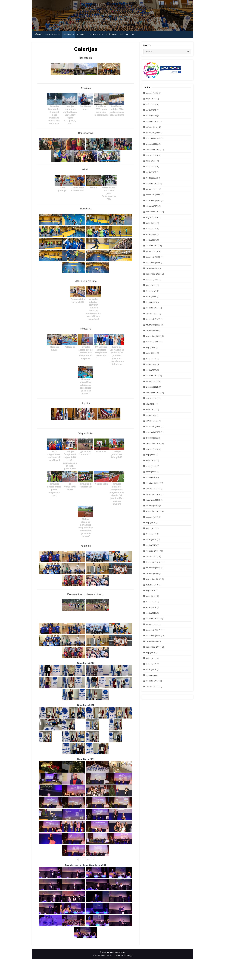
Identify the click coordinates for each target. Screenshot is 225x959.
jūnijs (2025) (151, 161)
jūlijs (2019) (150, 522)
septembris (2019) (153, 511)
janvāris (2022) (152, 381)
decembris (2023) (153, 257)
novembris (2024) (153, 200)
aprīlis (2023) (151, 296)
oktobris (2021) (152, 387)
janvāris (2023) (152, 313)
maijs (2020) (151, 466)
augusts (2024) (152, 217)
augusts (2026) (152, 93)
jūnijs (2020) (151, 460)
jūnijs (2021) (151, 409)
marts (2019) (151, 545)
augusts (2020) (152, 449)
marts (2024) (151, 240)
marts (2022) (151, 370)
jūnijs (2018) (151, 596)
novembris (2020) (153, 432)
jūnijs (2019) (151, 528)
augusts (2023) (152, 279)
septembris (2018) (153, 579)
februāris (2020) (152, 483)
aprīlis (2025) (151, 172)
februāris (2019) (152, 551)
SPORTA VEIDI (95, 34)
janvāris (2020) (152, 488)
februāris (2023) (152, 308)
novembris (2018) (153, 567)
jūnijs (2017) (151, 658)
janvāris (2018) (152, 624)
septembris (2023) (153, 274)
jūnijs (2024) (151, 223)
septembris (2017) (153, 647)
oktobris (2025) (152, 144)
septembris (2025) (153, 149)
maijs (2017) (151, 664)
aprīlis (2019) (151, 539)
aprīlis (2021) (151, 415)
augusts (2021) (152, 398)
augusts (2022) (152, 341)
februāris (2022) (152, 375)
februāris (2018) (152, 618)
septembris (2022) (153, 336)
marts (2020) (151, 477)
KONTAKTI (81, 34)
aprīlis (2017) (151, 669)
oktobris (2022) (152, 330)
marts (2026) (151, 115)
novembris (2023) (153, 262)
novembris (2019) (153, 500)
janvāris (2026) (152, 127)
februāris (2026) (152, 121)
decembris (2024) (153, 194)
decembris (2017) (153, 630)
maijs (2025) (151, 166)
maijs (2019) (151, 534)
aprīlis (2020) (151, 471)
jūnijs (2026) (151, 98)
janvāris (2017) (152, 686)
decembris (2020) (153, 426)
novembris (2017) (153, 635)
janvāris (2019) (152, 556)
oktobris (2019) (152, 505)
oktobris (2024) (152, 206)
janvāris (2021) (152, 421)
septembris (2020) (153, 443)
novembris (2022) (153, 325)
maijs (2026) (151, 104)
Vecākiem (110, 34)
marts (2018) (151, 613)
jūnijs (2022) (151, 353)
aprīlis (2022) (151, 364)
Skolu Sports (126, 34)
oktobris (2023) (152, 268)
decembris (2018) (153, 562)
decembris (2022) (153, 319)
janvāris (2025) (152, 189)
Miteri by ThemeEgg (123, 955)
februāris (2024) (152, 245)
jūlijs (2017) (150, 652)
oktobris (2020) (152, 438)
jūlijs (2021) (150, 404)
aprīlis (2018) (151, 607)
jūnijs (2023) (151, 285)
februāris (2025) (152, 183)
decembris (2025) (153, 132)
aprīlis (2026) (151, 110)
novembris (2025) (153, 138)
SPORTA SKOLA (52, 34)
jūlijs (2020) (150, 454)
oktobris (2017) (152, 641)
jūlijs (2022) (150, 347)
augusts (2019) (152, 517)
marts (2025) (151, 178)
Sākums (38, 34)
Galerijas (68, 34)
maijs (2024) (151, 228)
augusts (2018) (152, 585)
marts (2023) (151, 302)
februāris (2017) (152, 681)
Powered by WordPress (103, 955)
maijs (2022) (151, 358)
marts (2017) (151, 675)
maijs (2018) (151, 601)
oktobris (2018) (152, 573)
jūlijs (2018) (150, 590)
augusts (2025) (152, 155)
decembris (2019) (153, 494)
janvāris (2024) (152, 251)
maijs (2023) (151, 291)
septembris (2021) (153, 392)
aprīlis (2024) (151, 234)
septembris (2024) (153, 211)
